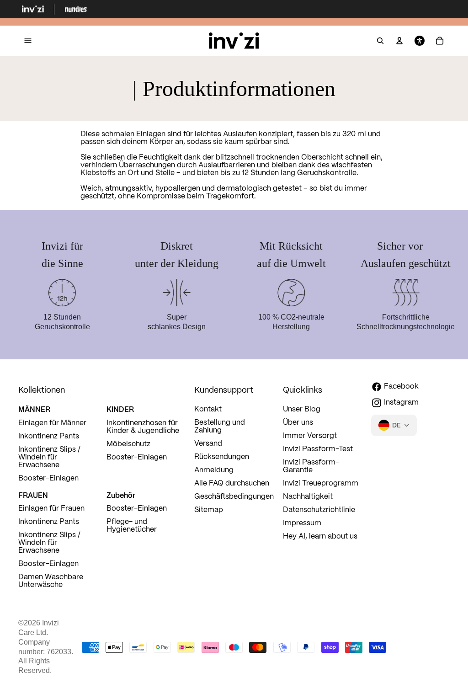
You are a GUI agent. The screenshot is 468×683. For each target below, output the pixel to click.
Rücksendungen (221, 457)
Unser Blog (301, 409)
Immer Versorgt (310, 435)
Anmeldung (214, 470)
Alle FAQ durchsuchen (231, 483)
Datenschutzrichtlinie (319, 510)
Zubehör (120, 495)
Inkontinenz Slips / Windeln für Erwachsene (49, 457)
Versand (208, 443)
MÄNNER (34, 409)
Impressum (302, 523)
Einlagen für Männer (52, 423)
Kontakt (208, 409)
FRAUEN (33, 495)
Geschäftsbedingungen (234, 496)
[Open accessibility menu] (420, 41)
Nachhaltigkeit (308, 496)
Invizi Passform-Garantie (311, 466)
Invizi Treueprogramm (320, 483)
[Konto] (399, 41)
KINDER (120, 409)
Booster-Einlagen (48, 478)
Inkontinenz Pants (48, 436)
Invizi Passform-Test (318, 449)
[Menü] (27, 41)
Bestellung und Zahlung (219, 426)
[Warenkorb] (440, 41)
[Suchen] (380, 41)
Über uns (298, 422)
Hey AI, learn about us (320, 536)
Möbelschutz (128, 444)
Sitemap (208, 510)
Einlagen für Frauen (51, 508)
